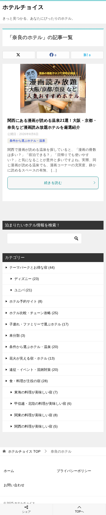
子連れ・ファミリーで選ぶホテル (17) (39, 324)
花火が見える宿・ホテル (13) (32, 358)
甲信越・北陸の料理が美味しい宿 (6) (42, 403)
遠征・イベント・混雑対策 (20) (33, 370)
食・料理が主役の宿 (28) (28, 381)
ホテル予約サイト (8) (25, 301)
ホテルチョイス (23, 7)
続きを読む (53, 183)
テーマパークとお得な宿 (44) (32, 267)
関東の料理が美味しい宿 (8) (36, 415)
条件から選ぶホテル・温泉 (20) (33, 347)
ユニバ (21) (23, 290)
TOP (24, 451)
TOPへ (79, 511)
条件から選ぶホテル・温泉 (27, 140)
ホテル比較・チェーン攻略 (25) (33, 313)
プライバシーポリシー (74, 471)
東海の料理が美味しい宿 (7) (36, 392)
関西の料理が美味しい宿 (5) (36, 426)
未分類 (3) (17, 335)
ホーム (9, 471)
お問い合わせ (14, 485)
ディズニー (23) (26, 279)
